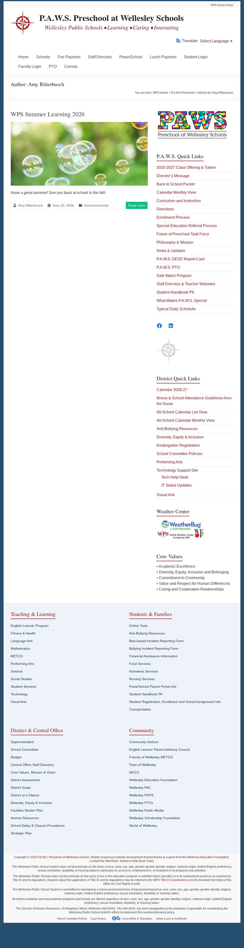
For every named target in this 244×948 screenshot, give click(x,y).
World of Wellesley (143, 825)
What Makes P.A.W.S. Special (182, 301)
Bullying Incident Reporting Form (153, 648)
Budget (16, 757)
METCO (17, 656)
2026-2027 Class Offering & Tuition (186, 167)
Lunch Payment (163, 57)
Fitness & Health (23, 633)
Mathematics (20, 648)
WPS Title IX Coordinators (170, 880)
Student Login (196, 57)
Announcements (96, 205)
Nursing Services (142, 679)
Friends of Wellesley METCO (151, 757)
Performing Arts (170, 462)
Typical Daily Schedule (176, 309)
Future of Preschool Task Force (183, 234)
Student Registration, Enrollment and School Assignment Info (175, 702)
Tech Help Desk (174, 477)
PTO (53, 66)
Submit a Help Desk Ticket (137, 861)
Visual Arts (166, 495)
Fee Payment (69, 57)
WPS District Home (222, 5)
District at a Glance (25, 795)
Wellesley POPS (141, 795)
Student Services (23, 686)
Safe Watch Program (174, 276)
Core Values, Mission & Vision (33, 772)
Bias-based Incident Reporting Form (156, 641)
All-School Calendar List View (182, 412)
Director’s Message (173, 176)
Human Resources (25, 818)
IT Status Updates (176, 485)
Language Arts (22, 641)
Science (17, 671)
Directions (165, 209)
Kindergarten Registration (178, 445)
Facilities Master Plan (27, 810)
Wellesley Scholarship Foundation (154, 818)
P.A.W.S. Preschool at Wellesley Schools (111, 17)
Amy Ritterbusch (30, 205)
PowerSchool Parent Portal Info (152, 686)
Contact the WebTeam (104, 861)
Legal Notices (98, 918)
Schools (43, 57)
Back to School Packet (176, 184)
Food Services (140, 664)
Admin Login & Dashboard (171, 918)
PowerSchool (130, 57)
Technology (19, 694)
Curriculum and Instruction (179, 201)
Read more (136, 205)
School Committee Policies (179, 454)
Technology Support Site (177, 470)
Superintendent (22, 742)
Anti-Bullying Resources (177, 429)
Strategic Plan (21, 833)
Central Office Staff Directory (32, 765)
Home (23, 57)
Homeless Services (143, 671)
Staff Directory (100, 57)
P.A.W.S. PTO (168, 267)
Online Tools (138, 626)
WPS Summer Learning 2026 (48, 114)
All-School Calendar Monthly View (186, 420)
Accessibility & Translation (137, 918)
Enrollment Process (173, 217)
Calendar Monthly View (176, 192)
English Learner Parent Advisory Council (159, 749)
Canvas (70, 66)
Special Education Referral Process (187, 226)
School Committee (24, 749)
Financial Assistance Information (153, 656)
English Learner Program (30, 626)
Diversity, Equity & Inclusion (180, 437)
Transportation (140, 709)
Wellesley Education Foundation (153, 780)
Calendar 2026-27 (172, 390)
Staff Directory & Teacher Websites (186, 284)
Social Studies (21, 679)
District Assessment (25, 780)
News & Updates (171, 251)
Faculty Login (29, 66)
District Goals (21, 787)
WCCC (134, 772)
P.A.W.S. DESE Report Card (180, 259)
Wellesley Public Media (146, 810)
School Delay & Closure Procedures (38, 825)
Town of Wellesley (142, 765)
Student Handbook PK (175, 292)
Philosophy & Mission (175, 242)
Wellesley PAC (140, 787)
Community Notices (143, 742)
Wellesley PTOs (141, 803)
